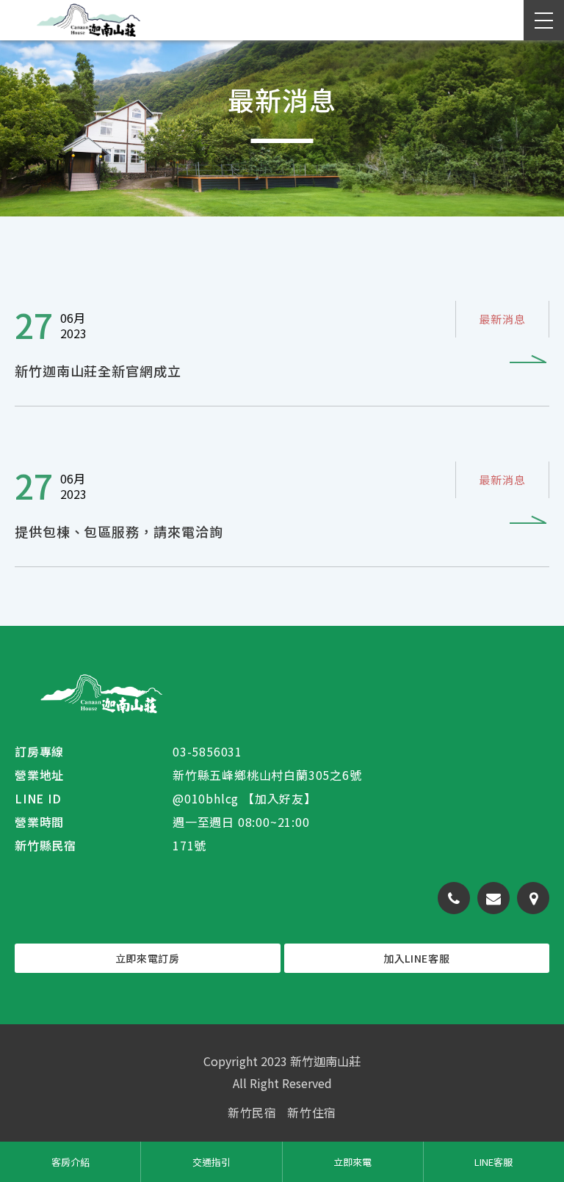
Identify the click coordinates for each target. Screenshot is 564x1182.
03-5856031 (207, 751)
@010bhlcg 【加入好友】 (245, 798)
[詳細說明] (282, 340)
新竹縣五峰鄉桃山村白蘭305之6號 (267, 774)
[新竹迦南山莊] (101, 694)
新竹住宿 (311, 1112)
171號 (189, 845)
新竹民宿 (252, 1112)
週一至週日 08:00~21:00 (241, 821)
